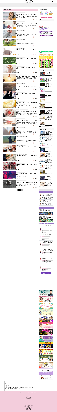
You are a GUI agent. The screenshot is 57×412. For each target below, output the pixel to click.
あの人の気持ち (50, 113)
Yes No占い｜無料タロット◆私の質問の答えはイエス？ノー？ (48, 73)
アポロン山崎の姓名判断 (28, 407)
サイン (40, 135)
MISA (42, 244)
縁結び (17, 154)
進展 (21, 48)
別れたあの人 (18, 136)
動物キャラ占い (41, 141)
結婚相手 (20, 154)
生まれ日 (40, 163)
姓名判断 (47, 260)
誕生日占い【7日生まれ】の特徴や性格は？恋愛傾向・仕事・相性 (49, 160)
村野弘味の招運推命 (28, 398)
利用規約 (28, 392)
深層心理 (49, 179)
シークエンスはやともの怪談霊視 (28, 406)
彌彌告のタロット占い (28, 409)
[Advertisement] (46, 43)
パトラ (41, 114)
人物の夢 (50, 134)
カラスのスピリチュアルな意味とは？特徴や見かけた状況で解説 (48, 154)
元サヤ (21, 136)
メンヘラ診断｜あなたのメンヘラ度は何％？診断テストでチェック (48, 177)
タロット (43, 76)
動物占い (48, 81)
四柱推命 (40, 120)
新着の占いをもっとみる (46, 273)
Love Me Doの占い (28, 399)
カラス (42, 157)
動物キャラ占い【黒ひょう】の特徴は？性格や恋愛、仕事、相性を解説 (48, 138)
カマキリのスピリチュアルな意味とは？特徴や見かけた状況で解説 (48, 172)
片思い (14, 54)
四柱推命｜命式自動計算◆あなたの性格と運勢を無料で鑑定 (48, 117)
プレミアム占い (13, 72)
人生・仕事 (14, 63)
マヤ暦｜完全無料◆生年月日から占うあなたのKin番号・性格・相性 (48, 84)
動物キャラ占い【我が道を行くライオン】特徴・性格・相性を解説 (48, 166)
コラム (47, 134)
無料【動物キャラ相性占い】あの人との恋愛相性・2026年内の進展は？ (48, 90)
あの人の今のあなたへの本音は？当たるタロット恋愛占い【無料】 (48, 123)
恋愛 (17, 30)
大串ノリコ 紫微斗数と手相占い (28, 405)
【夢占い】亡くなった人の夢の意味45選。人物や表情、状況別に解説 (48, 132)
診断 (45, 179)
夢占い (45, 134)
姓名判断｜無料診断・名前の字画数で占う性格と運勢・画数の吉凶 (48, 100)
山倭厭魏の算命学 (28, 408)
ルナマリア (43, 252)
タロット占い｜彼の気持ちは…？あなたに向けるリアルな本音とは (48, 111)
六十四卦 (43, 186)
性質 (50, 185)
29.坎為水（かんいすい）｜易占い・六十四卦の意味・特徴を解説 (49, 183)
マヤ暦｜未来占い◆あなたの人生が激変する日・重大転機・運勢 (26, 76)
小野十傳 (36, 19)
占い (51, 75)
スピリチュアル (48, 156)
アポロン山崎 (43, 260)
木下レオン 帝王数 (28, 397)
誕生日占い (51, 162)
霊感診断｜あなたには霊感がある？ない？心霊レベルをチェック (48, 150)
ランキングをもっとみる (46, 17)
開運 (47, 185)
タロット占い (46, 75)
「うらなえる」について (23, 392)
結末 (42, 231)
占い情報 (42, 135)
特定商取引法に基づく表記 (33, 392)
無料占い (19, 30)
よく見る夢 (50, 135)
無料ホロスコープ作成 (48, 94)
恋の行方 (50, 261)
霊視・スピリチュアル (46, 244)
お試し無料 (23, 83)
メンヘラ (40, 180)
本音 (21, 30)
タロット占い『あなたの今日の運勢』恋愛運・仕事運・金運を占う (48, 106)
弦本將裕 (46, 81)
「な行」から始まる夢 (46, 135)
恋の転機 (47, 261)
